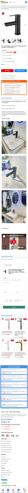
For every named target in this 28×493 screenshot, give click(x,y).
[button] (25, 24)
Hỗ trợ (25, 492)
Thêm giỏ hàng (21, 70)
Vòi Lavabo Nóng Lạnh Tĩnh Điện (8, 78)
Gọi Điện (13, 492)
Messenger (18, 492)
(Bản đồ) (19, 369)
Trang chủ (3, 6)
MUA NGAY (7, 70)
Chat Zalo (8, 492)
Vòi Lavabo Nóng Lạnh (14, 6)
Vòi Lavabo (8, 6)
